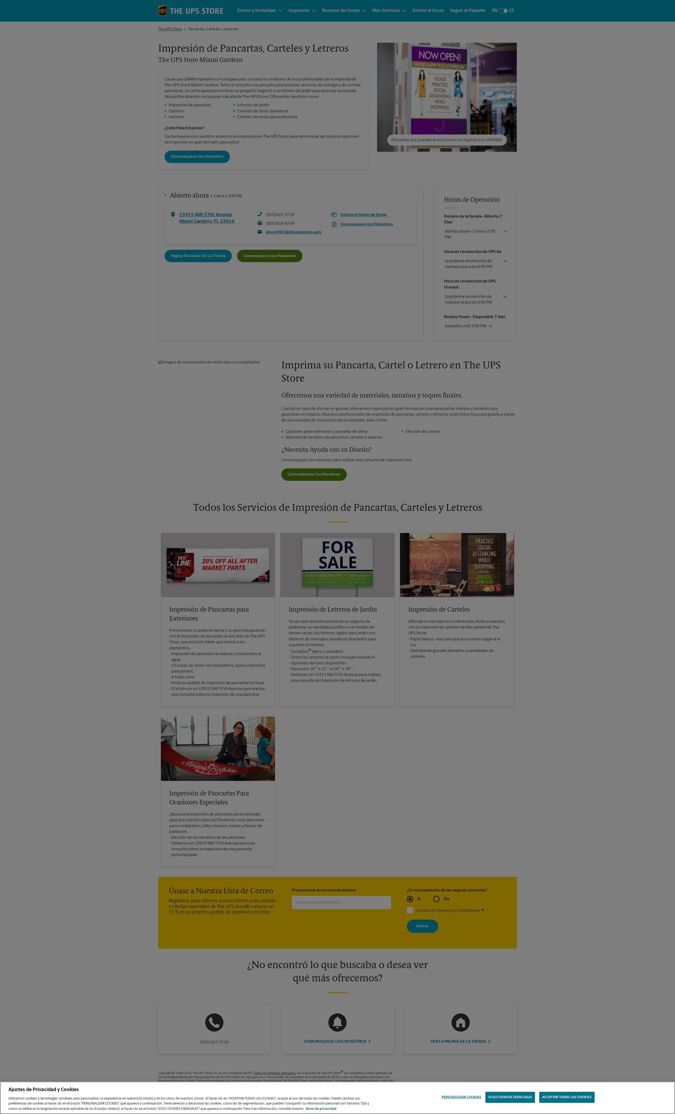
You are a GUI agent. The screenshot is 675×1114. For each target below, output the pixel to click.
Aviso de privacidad (321, 1108)
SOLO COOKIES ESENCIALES (510, 1097)
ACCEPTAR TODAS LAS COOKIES (566, 1097)
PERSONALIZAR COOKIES (461, 1097)
